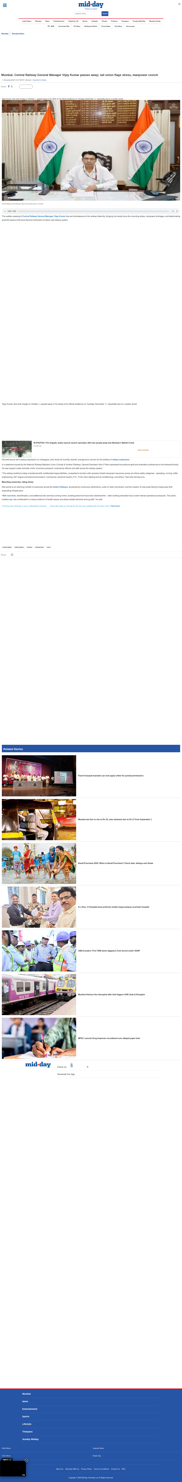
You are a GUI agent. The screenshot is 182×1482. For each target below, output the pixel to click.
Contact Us (115, 1469)
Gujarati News (98, 1448)
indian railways (19, 547)
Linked (16, 87)
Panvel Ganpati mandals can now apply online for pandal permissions (110, 776)
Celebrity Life (73, 21)
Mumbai (38, 21)
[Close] (26, 1460)
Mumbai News (18, 34)
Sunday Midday (30, 1439)
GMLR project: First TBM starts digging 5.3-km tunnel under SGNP (109, 951)
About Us (59, 1469)
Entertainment (58, 21)
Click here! (115, 506)
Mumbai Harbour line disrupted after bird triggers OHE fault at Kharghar (111, 994)
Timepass (125, 21)
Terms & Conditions (101, 1469)
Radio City (97, 1456)
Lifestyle (94, 21)
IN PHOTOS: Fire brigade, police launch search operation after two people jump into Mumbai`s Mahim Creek (84, 443)
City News (118, 26)
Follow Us (27, 87)
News (47, 21)
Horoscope (130, 26)
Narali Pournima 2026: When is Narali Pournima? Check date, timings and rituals (115, 863)
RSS (123, 1469)
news (48, 547)
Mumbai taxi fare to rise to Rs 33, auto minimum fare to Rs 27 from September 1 (115, 819)
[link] (6, 1459)
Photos (104, 21)
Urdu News (6, 1456)
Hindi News (6, 1448)
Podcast (114, 21)
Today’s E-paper (91, 9)
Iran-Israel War (63, 26)
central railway (7, 547)
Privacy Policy (86, 1469)
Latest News (26, 21)
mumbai (29, 547)
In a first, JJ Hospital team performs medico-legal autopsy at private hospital (113, 907)
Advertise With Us (72, 1469)
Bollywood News (90, 26)
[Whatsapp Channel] (19, 92)
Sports (84, 21)
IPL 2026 (51, 26)
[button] (16, 5)
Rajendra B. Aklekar (39, 80)
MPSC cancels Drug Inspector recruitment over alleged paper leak (109, 1038)
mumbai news (39, 547)
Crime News (105, 26)
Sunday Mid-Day (139, 21)
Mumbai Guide (154, 21)
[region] (91, 54)
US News (77, 26)
